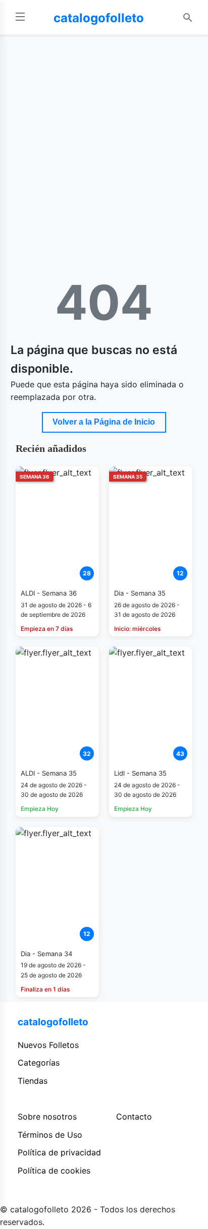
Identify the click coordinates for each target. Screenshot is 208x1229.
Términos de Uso (50, 1135)
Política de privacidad (59, 1152)
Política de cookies (54, 1170)
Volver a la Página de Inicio (104, 422)
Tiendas (32, 1081)
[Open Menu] (20, 17)
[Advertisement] (104, 144)
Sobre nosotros (47, 1116)
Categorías (39, 1063)
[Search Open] (188, 18)
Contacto (134, 1116)
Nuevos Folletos (48, 1045)
